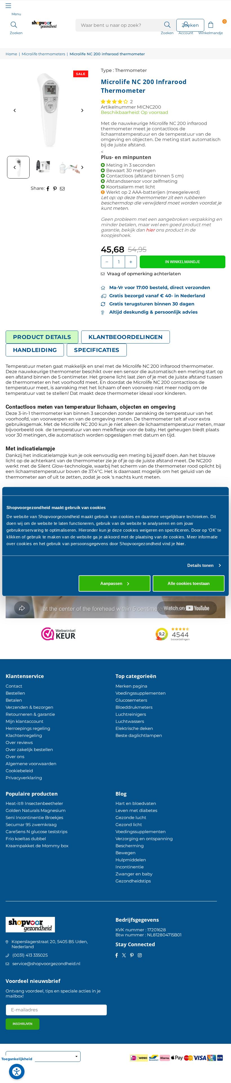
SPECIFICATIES (96, 350)
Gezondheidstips (133, 881)
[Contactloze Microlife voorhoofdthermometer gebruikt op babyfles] (69, 167)
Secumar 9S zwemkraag (31, 824)
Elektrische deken (134, 728)
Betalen (14, 700)
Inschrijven (22, 1024)
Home (11, 54)
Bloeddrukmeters (133, 707)
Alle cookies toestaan (189, 583)
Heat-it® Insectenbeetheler (34, 803)
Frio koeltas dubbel (26, 838)
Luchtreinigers (130, 714)
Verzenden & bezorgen (29, 707)
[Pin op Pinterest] (55, 188)
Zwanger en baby (133, 874)
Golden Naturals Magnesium (36, 810)
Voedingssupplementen (140, 693)
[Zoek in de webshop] (167, 24)
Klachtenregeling (24, 735)
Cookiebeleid (19, 770)
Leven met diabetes (136, 810)
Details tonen (200, 565)
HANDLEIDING (35, 350)
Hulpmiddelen (130, 859)
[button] (210, 24)
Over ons (15, 756)
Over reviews (19, 742)
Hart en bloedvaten (135, 803)
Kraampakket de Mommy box (37, 845)
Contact (14, 686)
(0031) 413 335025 (30, 955)
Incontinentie (129, 867)
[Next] (82, 110)
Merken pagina (131, 686)
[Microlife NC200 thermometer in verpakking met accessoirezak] (43, 167)
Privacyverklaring (24, 777)
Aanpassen (111, 583)
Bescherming (129, 845)
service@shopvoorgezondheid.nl (46, 963)
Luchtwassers (129, 721)
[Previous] (15, 110)
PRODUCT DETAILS (42, 337)
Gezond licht (128, 824)
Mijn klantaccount (24, 721)
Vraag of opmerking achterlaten (143, 273)
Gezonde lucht (130, 817)
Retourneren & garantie (30, 714)
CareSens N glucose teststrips (36, 831)
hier (180, 543)
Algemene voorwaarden (31, 763)
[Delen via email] (62, 188)
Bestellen (15, 693)
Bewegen (125, 852)
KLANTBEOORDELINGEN (125, 337)
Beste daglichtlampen (138, 735)
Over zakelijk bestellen (29, 749)
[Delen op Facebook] (48, 188)
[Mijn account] (186, 24)
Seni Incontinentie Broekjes (34, 817)
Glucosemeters (131, 700)
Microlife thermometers (43, 54)
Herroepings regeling (28, 728)
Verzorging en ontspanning (144, 838)
